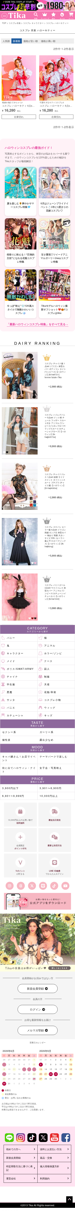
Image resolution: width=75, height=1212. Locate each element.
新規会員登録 (36, 988)
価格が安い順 (30, 41)
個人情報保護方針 (49, 1166)
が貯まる (20, 872)
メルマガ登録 (36, 1030)
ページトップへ (69, 1199)
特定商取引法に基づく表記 (19, 1167)
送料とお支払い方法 (51, 1149)
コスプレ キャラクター (33, 23)
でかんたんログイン (55, 872)
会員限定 (20, 847)
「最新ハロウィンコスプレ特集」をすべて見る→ (37, 324)
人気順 (6, 41)
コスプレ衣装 (15, 23)
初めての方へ (13, 1149)
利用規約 (45, 1178)
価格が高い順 (48, 41)
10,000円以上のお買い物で (20, 821)
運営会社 (11, 1178)
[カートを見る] (71, 13)
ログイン (36, 1009)
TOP (4, 23)
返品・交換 (46, 1157)
